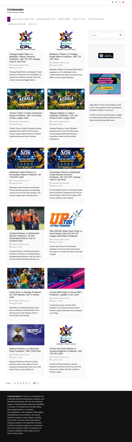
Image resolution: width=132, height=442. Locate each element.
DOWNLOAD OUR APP (17, 24)
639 (34, 383)
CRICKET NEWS (64, 19)
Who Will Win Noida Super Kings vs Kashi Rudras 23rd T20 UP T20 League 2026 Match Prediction (66, 233)
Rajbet (119, 115)
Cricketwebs (15, 9)
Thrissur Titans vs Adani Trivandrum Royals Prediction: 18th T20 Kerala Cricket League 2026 (25, 115)
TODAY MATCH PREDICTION (22, 19)
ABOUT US (32, 24)
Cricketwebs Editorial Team (20, 65)
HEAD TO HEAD (79, 19)
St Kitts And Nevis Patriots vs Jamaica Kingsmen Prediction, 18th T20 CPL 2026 (66, 351)
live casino (96, 107)
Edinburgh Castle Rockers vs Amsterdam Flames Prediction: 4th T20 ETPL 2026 (25, 174)
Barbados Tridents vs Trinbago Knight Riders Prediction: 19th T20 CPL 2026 (65, 56)
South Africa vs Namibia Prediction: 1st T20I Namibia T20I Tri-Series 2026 (25, 294)
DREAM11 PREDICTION (46, 19)
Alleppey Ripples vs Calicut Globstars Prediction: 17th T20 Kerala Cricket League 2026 (64, 115)
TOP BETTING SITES (96, 19)
